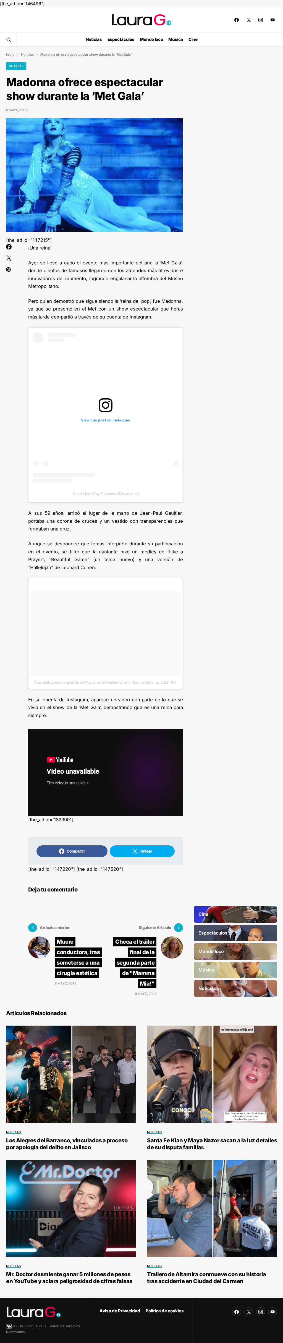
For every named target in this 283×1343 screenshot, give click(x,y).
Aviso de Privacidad (119, 1310)
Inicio (10, 54)
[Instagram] (260, 19)
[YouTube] (272, 19)
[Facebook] (236, 19)
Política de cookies (165, 1310)
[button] (8, 39)
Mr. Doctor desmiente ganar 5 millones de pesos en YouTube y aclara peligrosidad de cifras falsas (69, 1277)
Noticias (27, 54)
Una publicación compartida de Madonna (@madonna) (79, 682)
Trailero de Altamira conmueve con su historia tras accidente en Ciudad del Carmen (206, 1277)
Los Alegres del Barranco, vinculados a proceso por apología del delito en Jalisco (66, 1144)
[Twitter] (248, 19)
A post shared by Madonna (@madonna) (105, 493)
